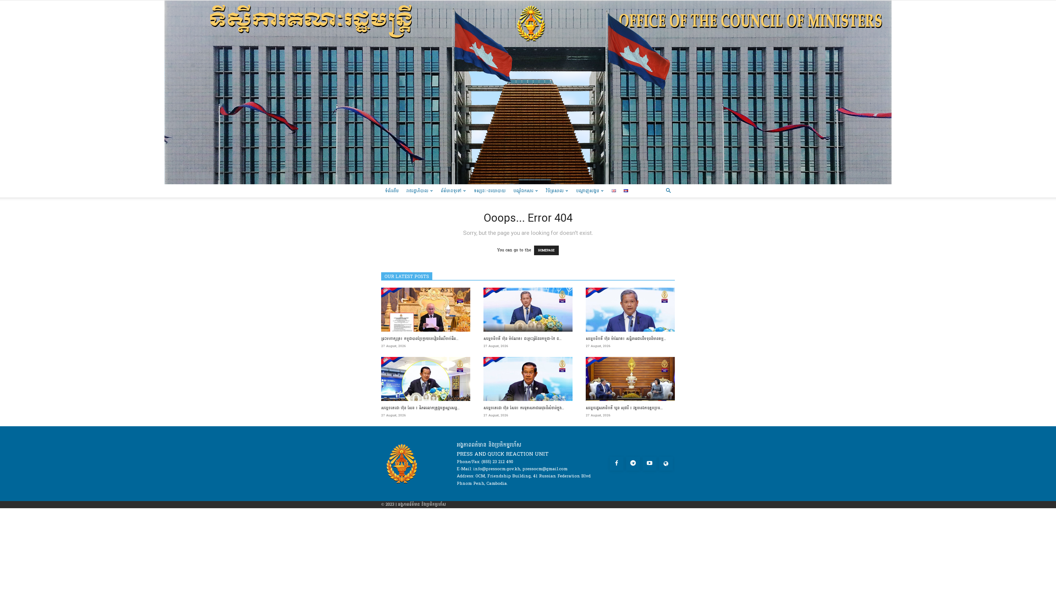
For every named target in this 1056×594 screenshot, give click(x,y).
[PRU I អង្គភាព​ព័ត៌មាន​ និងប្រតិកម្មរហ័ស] (528, 92)
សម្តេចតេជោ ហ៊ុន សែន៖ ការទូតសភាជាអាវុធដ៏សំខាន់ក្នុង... (523, 408)
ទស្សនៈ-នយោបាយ (490, 191)
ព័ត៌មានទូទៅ (451, 191)
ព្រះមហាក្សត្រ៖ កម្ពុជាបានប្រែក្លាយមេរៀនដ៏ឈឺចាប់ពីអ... (419, 338)
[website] (666, 464)
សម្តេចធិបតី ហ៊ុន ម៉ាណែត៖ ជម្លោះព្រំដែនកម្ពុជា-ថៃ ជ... (522, 338)
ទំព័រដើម (392, 191)
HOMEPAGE (546, 250)
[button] (668, 191)
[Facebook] (616, 464)
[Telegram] (633, 464)
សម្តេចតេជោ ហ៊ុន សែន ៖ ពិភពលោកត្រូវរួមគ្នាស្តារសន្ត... (420, 408)
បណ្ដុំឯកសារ (523, 191)
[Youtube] (649, 464)
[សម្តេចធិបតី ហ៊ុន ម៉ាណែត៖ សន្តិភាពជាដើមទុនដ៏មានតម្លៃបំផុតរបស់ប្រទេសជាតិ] (630, 310)
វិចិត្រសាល (555, 191)
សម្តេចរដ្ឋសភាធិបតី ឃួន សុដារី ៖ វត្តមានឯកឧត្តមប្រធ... (624, 408)
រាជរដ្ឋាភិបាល (417, 191)
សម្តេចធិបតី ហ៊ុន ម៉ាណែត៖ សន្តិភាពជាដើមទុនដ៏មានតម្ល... (626, 338)
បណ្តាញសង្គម (587, 191)
